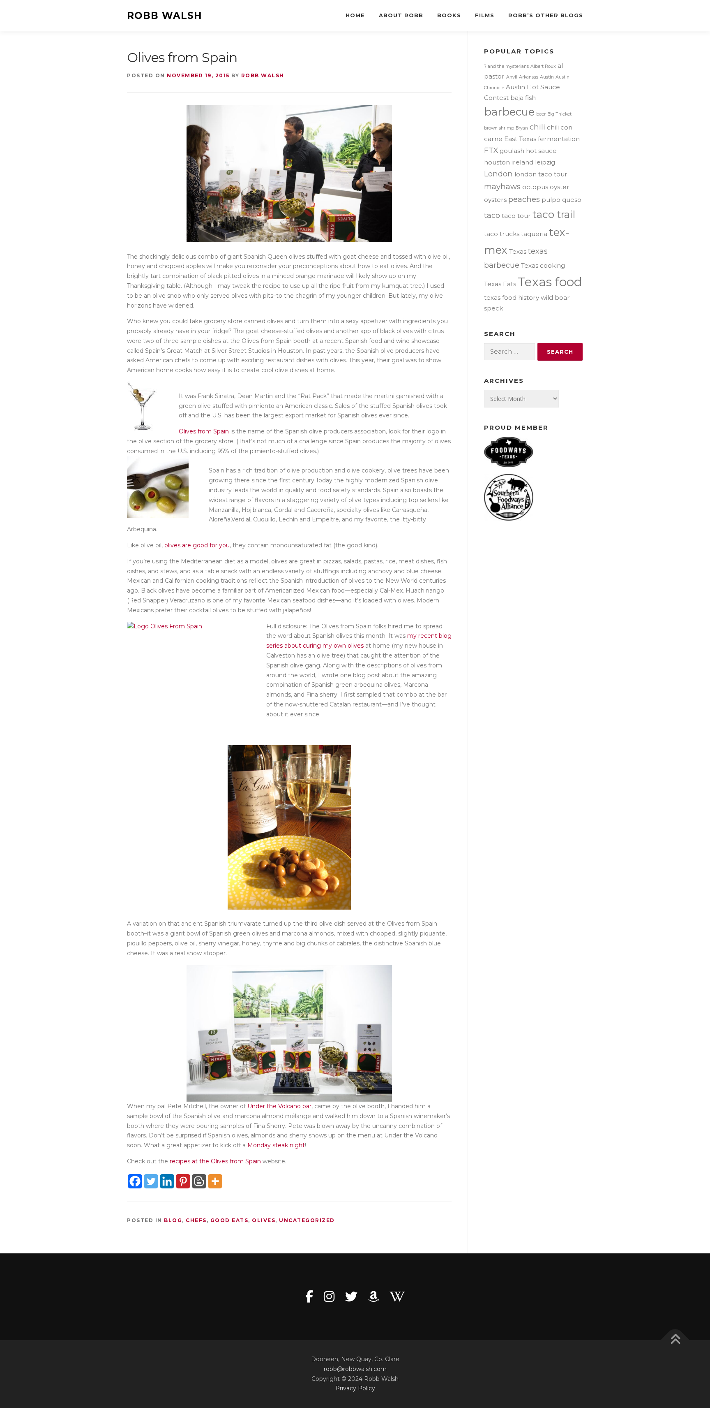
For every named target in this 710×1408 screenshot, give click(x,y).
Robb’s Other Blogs (545, 15)
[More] (215, 1181)
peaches (524, 199)
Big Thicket (559, 114)
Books (449, 15)
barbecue (509, 111)
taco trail (553, 214)
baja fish (523, 98)
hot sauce (541, 151)
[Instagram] (329, 1296)
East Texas (520, 139)
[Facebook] (135, 1181)
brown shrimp (499, 128)
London (498, 173)
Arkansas (528, 77)
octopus (535, 187)
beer (541, 114)
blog (173, 1220)
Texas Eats (500, 284)
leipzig (545, 162)
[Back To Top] (675, 1340)
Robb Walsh (164, 15)
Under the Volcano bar (279, 1106)
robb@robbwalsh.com (355, 1369)
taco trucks (501, 234)
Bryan (522, 128)
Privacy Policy (355, 1388)
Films (484, 15)
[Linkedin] (167, 1181)
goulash (512, 151)
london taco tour (540, 174)
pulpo (551, 200)
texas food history (511, 297)
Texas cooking (543, 265)
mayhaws (502, 186)
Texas (517, 251)
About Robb (401, 15)
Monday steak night (276, 1145)
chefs (196, 1220)
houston (497, 162)
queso (571, 200)
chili (537, 127)
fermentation (559, 139)
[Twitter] (151, 1181)
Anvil (511, 77)
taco (492, 215)
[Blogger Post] (199, 1181)
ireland (522, 162)
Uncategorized (307, 1220)
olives (263, 1220)
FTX (491, 150)
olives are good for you (197, 545)
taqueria (534, 234)
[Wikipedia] (397, 1296)
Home (355, 15)
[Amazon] (373, 1296)
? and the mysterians (506, 66)
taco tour (516, 216)
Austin (547, 77)
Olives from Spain (204, 431)
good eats (229, 1220)
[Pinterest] (183, 1181)
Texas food (550, 282)
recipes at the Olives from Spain (215, 1161)
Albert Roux (543, 66)
